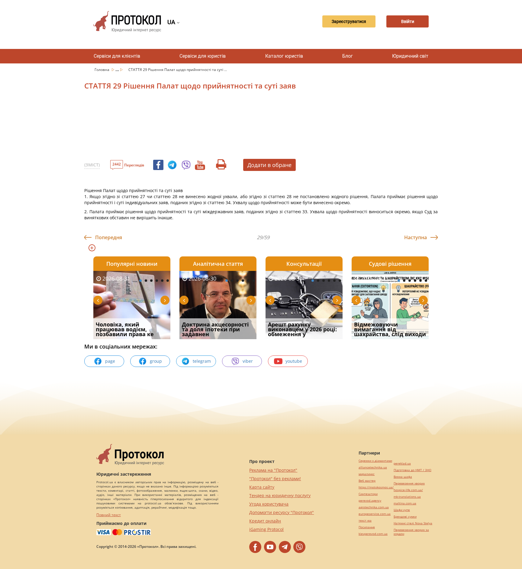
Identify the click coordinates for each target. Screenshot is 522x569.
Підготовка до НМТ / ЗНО (412, 470)
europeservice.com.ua (375, 514)
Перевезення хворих (409, 483)
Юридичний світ (410, 56)
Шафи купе (402, 510)
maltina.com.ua (405, 503)
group (156, 361)
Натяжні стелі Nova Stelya (413, 523)
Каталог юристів (284, 56)
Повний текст (108, 514)
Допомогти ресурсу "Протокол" (281, 512)
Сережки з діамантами (375, 461)
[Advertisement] (229, 126)
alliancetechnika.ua (373, 467)
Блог (347, 56)
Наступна (415, 237)
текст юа (365, 520)
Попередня (108, 237)
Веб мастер (367, 481)
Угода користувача (268, 504)
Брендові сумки (405, 517)
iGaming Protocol (266, 529)
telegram (202, 361)
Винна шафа (403, 477)
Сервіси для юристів (202, 56)
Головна (102, 69)
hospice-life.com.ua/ (408, 490)
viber (248, 361)
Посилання (367, 527)
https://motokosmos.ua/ (376, 487)
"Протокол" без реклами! (275, 478)
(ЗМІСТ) (92, 165)
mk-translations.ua (407, 497)
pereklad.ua (402, 463)
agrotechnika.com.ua (374, 507)
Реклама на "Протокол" (273, 470)
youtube (293, 361)
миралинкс (367, 474)
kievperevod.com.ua (373, 534)
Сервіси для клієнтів (117, 56)
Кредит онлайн (265, 521)
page (110, 361)
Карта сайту (261, 487)
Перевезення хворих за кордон (411, 532)
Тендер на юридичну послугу (280, 495)
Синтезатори (368, 494)
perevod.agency (370, 501)
